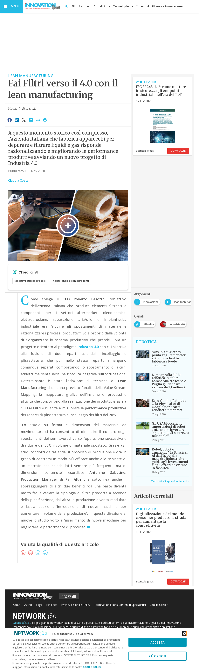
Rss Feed (51, 605)
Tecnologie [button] (121, 6)
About (16, 605)
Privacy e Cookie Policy (75, 605)
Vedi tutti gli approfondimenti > (170, 481)
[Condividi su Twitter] (24, 119)
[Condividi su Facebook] (10, 119)
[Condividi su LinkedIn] (17, 119)
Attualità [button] (99, 6)
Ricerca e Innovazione (167, 6)
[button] (11, 6)
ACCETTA (157, 642)
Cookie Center (159, 605)
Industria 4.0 (88, 346)
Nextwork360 (22, 623)
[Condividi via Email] (31, 119)
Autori (28, 605)
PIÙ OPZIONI (157, 656)
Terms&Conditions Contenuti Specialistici (120, 605)
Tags (39, 605)
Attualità (29, 108)
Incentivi (142, 6)
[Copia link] (38, 119)
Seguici (67, 596)
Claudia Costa (18, 180)
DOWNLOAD (178, 150)
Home (12, 108)
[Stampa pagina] (45, 119)
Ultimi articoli (81, 6)
